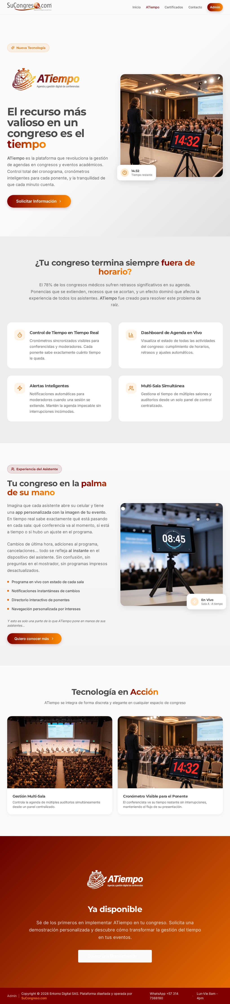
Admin (215, 7)
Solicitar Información (36, 201)
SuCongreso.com (34, 998)
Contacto (195, 7)
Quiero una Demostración (112, 956)
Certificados (174, 7)
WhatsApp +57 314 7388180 (164, 996)
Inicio (137, 7)
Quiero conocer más (31, 638)
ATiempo (152, 7)
